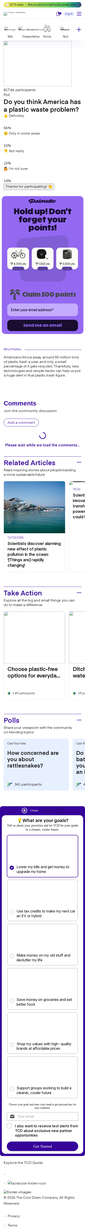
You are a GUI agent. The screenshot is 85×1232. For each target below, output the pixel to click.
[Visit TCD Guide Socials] (13, 1174)
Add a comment (21, 423)
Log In (69, 14)
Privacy (14, 1216)
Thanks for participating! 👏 (28, 187)
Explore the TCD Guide (23, 1163)
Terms (12, 1225)
